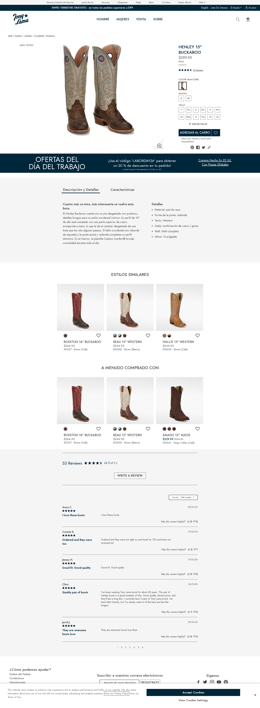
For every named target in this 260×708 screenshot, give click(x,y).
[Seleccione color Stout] (183, 86)
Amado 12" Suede (176, 435)
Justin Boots (88, 2)
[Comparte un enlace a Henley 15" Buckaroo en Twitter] (203, 147)
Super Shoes (184, 2)
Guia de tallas (199, 124)
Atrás (10, 35)
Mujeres (122, 19)
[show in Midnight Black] (124, 335)
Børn (151, 2)
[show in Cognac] (174, 429)
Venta (141, 19)
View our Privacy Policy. (116, 693)
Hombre (103, 19)
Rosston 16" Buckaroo (82, 342)
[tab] (85, 191)
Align (138, 2)
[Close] (255, 695)
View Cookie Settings (193, 700)
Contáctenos (17, 678)
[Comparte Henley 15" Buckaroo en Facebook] (198, 147)
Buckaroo (50, 35)
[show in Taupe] (169, 429)
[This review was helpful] (188, 521)
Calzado (28, 35)
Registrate (150, 682)
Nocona (106, 2)
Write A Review (130, 476)
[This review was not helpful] (194, 521)
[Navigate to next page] (142, 647)
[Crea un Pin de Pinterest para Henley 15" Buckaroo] (192, 147)
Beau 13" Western (127, 342)
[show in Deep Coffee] (164, 429)
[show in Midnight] (169, 335)
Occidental (39, 35)
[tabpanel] (130, 225)
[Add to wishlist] (98, 335)
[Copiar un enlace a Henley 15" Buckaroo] (209, 147)
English (204, 7)
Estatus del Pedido (20, 674)
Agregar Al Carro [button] (195, 132)
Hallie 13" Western (178, 342)
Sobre (158, 19)
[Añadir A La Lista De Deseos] (215, 132)
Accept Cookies (193, 692)
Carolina (166, 2)
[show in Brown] (65, 335)
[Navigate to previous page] (117, 647)
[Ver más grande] (159, 146)
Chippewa (123, 2)
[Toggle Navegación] (112, 19)
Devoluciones (17, 682)
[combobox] (183, 497)
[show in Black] (119, 335)
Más (201, 2)
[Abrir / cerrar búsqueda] (238, 19)
